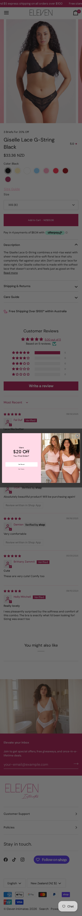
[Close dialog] (77, 435)
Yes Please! (21, 464)
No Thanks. (21, 469)
